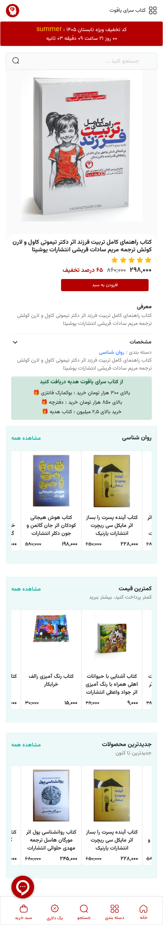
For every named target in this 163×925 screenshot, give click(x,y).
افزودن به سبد (105, 285)
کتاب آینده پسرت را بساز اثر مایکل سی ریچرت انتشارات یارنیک (112, 526)
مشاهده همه (26, 439)
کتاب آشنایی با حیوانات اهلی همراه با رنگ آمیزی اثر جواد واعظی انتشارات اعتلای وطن (112, 685)
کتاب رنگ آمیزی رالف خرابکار (51, 681)
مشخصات (141, 342)
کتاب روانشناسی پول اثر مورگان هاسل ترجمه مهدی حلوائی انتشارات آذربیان (51, 841)
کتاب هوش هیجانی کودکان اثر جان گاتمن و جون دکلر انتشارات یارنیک (51, 526)
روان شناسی (111, 352)
